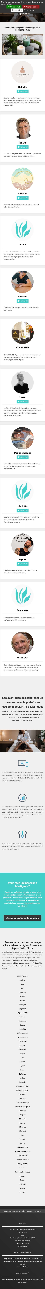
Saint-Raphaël (23, 1156)
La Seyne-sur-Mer (22, 1086)
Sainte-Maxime (22, 1147)
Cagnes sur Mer (22, 1013)
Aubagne (22, 992)
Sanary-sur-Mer (22, 1164)
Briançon (22, 1004)
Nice (22, 1135)
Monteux (22, 1131)
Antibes (22, 980)
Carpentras (23, 1021)
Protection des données (22, 1240)
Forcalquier (22, 1049)
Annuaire (12, 1229)
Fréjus (22, 1053)
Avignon (22, 996)
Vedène (22, 1188)
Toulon (22, 1180)
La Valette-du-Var (22, 1090)
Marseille (22, 1119)
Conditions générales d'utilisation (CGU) (22, 1238)
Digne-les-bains (22, 1037)
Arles (22, 988)
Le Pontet (22, 1098)
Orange (22, 1139)
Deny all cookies (31, 7)
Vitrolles (22, 1192)
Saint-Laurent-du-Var (22, 1151)
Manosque (22, 1111)
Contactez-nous (22, 1246)
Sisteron (23, 1168)
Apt (22, 984)
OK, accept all (14, 7)
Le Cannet (22, 1094)
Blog (22, 1235)
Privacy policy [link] (29, 10)
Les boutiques (22, 1232)
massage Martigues (22, 1267)
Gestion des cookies (22, 1243)
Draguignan (23, 1041)
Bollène (22, 1000)
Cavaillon (22, 1029)
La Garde (22, 1082)
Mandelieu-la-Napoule (22, 1107)
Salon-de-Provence (22, 1160)
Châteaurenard (22, 1033)
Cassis (22, 1025)
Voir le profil (23, 91)
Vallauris (23, 1184)
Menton (22, 1123)
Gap (22, 1058)
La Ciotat (22, 1074)
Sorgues (22, 1176)
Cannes (22, 1017)
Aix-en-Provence (22, 976)
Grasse (22, 1062)
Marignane (22, 1115)
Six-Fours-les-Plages (22, 1172)
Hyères (22, 1066)
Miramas (22, 1127)
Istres (22, 1070)
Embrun (22, 1045)
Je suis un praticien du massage (22, 918)
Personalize (17, 10)
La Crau (22, 1078)
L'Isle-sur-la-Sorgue (22, 1102)
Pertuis (22, 1143)
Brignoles (22, 1009)
